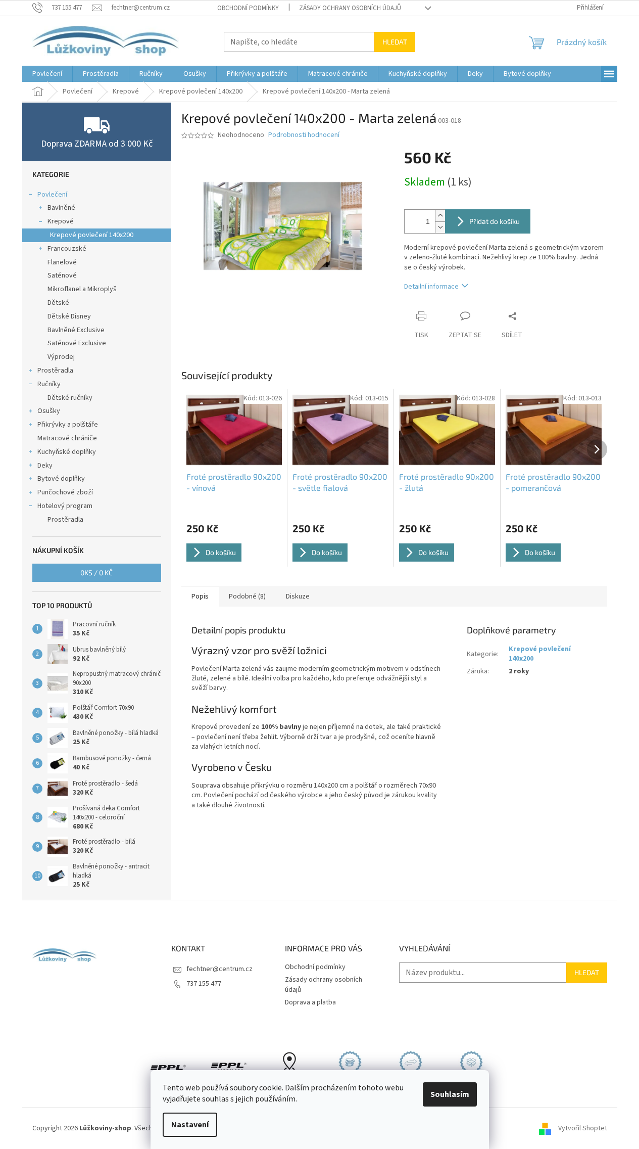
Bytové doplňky (61, 479)
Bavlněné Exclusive (76, 330)
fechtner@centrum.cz (219, 969)
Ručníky (49, 384)
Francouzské (66, 249)
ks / (96, 572)
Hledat (394, 41)
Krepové (60, 221)
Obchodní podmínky (248, 8)
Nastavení (190, 1124)
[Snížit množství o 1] (440, 227)
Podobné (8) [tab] (247, 596)
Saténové (62, 275)
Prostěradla (55, 370)
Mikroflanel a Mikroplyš (82, 289)
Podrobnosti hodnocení (303, 135)
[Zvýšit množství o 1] (440, 215)
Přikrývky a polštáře (67, 425)
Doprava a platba (310, 1002)
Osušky (48, 411)
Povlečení (52, 195)
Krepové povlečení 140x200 (91, 235)
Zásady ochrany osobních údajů (350, 8)
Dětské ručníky (69, 398)
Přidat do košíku (494, 221)
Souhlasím (449, 1094)
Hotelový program (64, 506)
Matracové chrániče (67, 438)
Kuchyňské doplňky (66, 452)
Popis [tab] (200, 596)
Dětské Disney (69, 316)
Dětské (58, 303)
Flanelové (62, 262)
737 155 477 (203, 984)
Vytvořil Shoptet (582, 1128)
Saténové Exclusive (76, 343)
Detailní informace (431, 287)
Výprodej (61, 357)
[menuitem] (47, 74)
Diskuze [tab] (298, 596)
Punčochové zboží (65, 492)
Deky (45, 466)
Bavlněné (61, 208)
